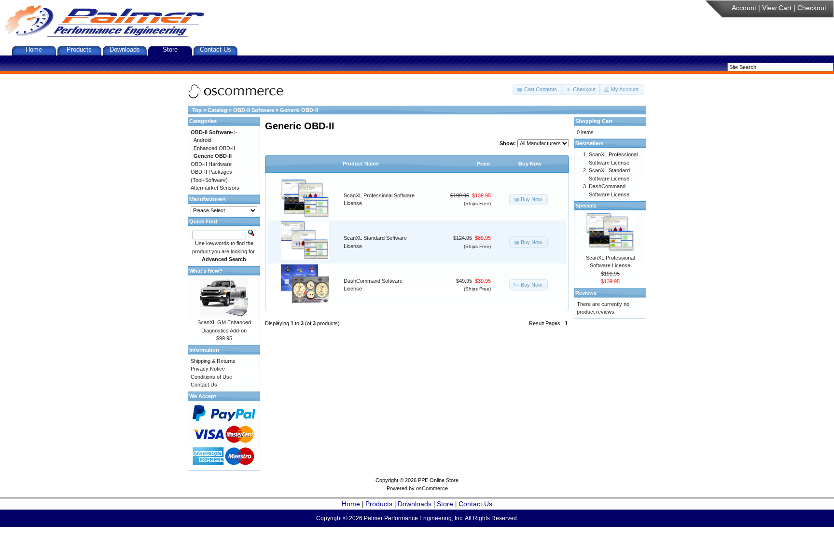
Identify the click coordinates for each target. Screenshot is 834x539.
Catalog (217, 110)
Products (79, 49)
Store (170, 49)
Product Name (361, 163)
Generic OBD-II (299, 110)
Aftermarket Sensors (215, 188)
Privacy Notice (208, 369)
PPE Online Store (438, 480)
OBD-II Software (253, 110)
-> (213, 132)
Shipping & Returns (213, 361)
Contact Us (215, 49)
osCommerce (432, 488)
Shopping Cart (593, 121)
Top (197, 110)
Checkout (811, 8)
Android (202, 140)
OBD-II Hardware (211, 164)
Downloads (125, 49)
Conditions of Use (211, 377)
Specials (586, 205)
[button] (538, 89)
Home (34, 49)
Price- (484, 163)
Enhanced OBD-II (214, 148)
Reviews (586, 293)
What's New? (205, 271)
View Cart (777, 8)
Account (744, 8)
